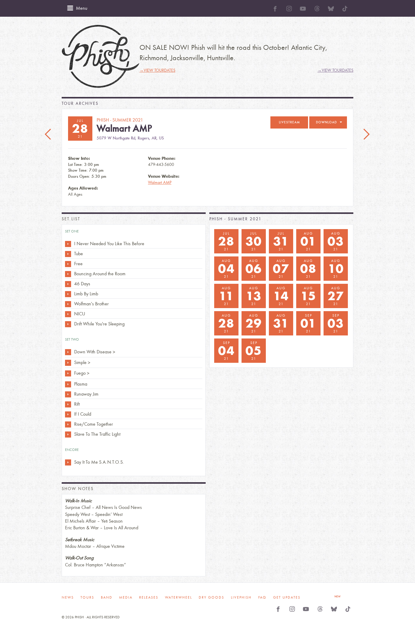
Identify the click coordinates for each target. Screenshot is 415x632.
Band (106, 597)
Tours (87, 597)
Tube (78, 253)
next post (366, 134)
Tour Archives (80, 103)
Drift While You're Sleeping (99, 324)
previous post (48, 134)
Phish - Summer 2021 (235, 219)
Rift (77, 404)
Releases (148, 597)
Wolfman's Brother (91, 304)
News (68, 597)
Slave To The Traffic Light (97, 434)
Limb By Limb (86, 294)
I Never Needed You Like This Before (109, 243)
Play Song (68, 244)
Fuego (80, 373)
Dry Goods (211, 597)
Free (78, 263)
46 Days (82, 284)
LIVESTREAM (289, 122)
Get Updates (286, 597)
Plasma (80, 384)
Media (125, 597)
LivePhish (241, 597)
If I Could (82, 414)
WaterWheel (178, 597)
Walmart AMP (159, 182)
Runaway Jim (86, 394)
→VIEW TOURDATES (157, 70)
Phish (100, 56)
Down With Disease (92, 352)
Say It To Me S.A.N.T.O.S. (99, 462)
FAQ (262, 597)
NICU (79, 314)
